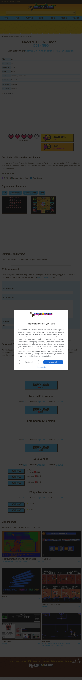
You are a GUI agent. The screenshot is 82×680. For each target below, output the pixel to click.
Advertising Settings (32, 354)
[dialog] (41, 340)
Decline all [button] (29, 362)
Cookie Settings (34, 356)
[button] (41, 367)
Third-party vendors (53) (38, 342)
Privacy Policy (46, 356)
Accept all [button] (53, 362)
